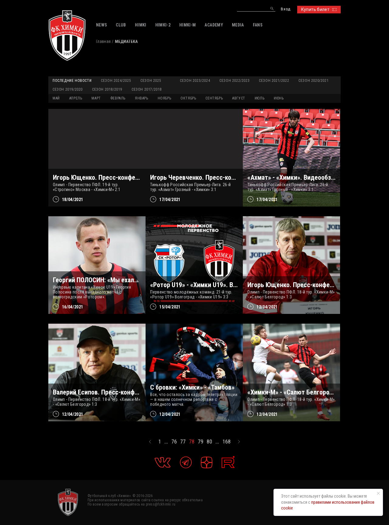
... (166, 441)
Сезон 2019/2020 (68, 89)
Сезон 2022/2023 (234, 80)
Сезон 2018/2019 (107, 89)
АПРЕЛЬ (75, 98)
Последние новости (72, 80)
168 (226, 441)
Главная (103, 41)
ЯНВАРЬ (141, 98)
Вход (285, 9)
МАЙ (56, 98)
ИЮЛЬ (259, 98)
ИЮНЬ (279, 98)
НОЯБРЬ (164, 98)
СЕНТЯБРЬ (214, 98)
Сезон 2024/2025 (116, 80)
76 (174, 441)
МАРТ (96, 98)
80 (209, 441)
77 (183, 441)
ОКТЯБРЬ (188, 98)
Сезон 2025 (150, 80)
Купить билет (315, 9)
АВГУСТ (238, 98)
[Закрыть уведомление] (378, 493)
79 (200, 441)
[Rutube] (228, 462)
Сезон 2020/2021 (313, 80)
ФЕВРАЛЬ (118, 98)
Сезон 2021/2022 (274, 80)
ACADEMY (214, 25)
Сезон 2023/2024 (195, 80)
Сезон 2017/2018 (147, 89)
